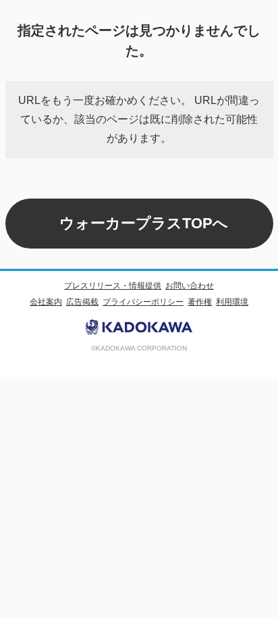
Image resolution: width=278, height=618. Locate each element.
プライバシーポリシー (143, 302)
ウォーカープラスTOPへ (143, 223)
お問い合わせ (189, 285)
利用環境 (232, 302)
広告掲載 (82, 302)
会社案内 (46, 302)
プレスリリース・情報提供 (112, 285)
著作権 (200, 302)
